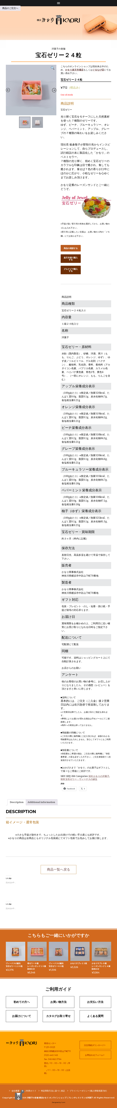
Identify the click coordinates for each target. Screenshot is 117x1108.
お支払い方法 (95, 1002)
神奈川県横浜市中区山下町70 (57, 1051)
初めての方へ (22, 1002)
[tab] (16, 802)
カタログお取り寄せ (58, 1016)
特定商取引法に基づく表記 (53, 1090)
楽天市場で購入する (71, 258)
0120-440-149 (51, 1055)
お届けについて (21, 1016)
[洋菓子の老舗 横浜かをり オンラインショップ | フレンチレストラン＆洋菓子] (58, 20)
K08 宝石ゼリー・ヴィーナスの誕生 (79, 779)
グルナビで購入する (71, 270)
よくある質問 (95, 1016)
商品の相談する (71, 248)
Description (17, 802)
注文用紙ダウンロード (94, 1045)
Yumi (63, 1102)
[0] (18, 1096)
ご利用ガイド (30, 1090)
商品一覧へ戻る (58, 869)
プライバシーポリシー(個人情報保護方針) (88, 1090)
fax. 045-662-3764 (52, 1059)
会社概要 (16, 1090)
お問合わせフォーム (94, 1055)
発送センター (50, 1043)
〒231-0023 (49, 1047)
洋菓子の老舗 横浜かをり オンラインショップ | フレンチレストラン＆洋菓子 (60, 1097)
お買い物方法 (58, 1002)
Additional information (41, 802)
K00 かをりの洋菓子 (99, 776)
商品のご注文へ (10, 8)
